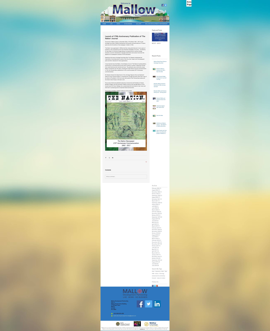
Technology (161, 273)
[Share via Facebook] (105, 157)
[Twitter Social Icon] (165, 5)
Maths (162, 271)
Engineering (157, 271)
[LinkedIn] (157, 303)
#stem (153, 271)
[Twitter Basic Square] (155, 286)
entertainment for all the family (158, 276)
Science (156, 273)
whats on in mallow (161, 278)
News (166, 271)
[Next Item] (165, 37)
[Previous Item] (154, 37)
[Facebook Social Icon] (163, 5)
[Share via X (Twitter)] (109, 157)
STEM (153, 273)
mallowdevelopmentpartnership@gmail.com (124, 316)
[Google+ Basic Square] (157, 286)
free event (154, 278)
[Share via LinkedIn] (112, 157)
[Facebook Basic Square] (153, 286)
